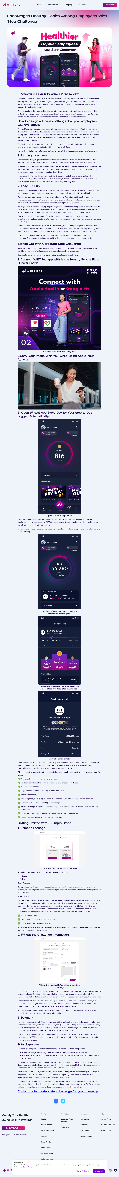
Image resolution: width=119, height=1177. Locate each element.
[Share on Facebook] (56, 1101)
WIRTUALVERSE (46, 1125)
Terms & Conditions (20, 1135)
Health (43, 1119)
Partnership (65, 1127)
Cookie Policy (27, 1167)
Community (85, 1130)
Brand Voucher (46, 1142)
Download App (106, 1130)
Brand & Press (106, 1119)
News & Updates (87, 1136)
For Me (38, 5)
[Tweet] (63, 1101)
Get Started (85, 1119)
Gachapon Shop (47, 1153)
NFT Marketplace (47, 1130)
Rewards (44, 1136)
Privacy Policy (6, 1135)
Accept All (98, 1171)
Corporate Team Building (67, 1120)
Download (110, 5)
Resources (83, 5)
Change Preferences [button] (83, 1171)
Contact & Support (108, 1125)
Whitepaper (85, 1125)
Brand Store (45, 1147)
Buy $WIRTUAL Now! (13, 1128)
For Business (53, 5)
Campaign (69, 5)
